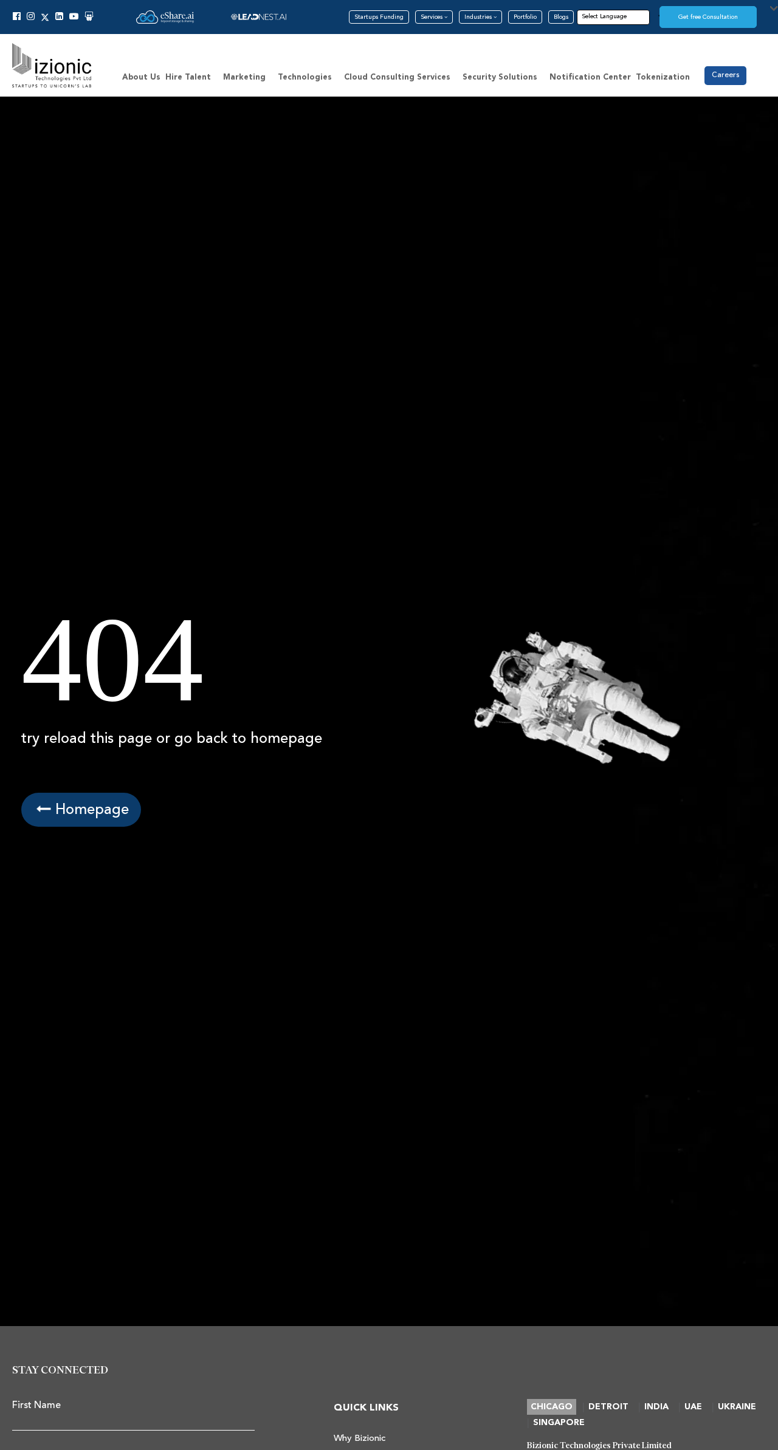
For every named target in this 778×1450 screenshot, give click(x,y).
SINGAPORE (559, 1422)
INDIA (656, 1407)
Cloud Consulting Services (397, 77)
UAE (693, 1407)
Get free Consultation (708, 17)
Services (432, 17)
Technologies (305, 77)
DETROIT (608, 1407)
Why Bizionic (359, 1438)
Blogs (561, 17)
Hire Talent (188, 77)
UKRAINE (737, 1407)
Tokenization (663, 77)
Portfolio (525, 17)
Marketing (244, 77)
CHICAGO (552, 1407)
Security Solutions (500, 77)
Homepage (90, 809)
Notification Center (590, 77)
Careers (725, 75)
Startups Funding (379, 17)
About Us (141, 77)
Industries (479, 17)
